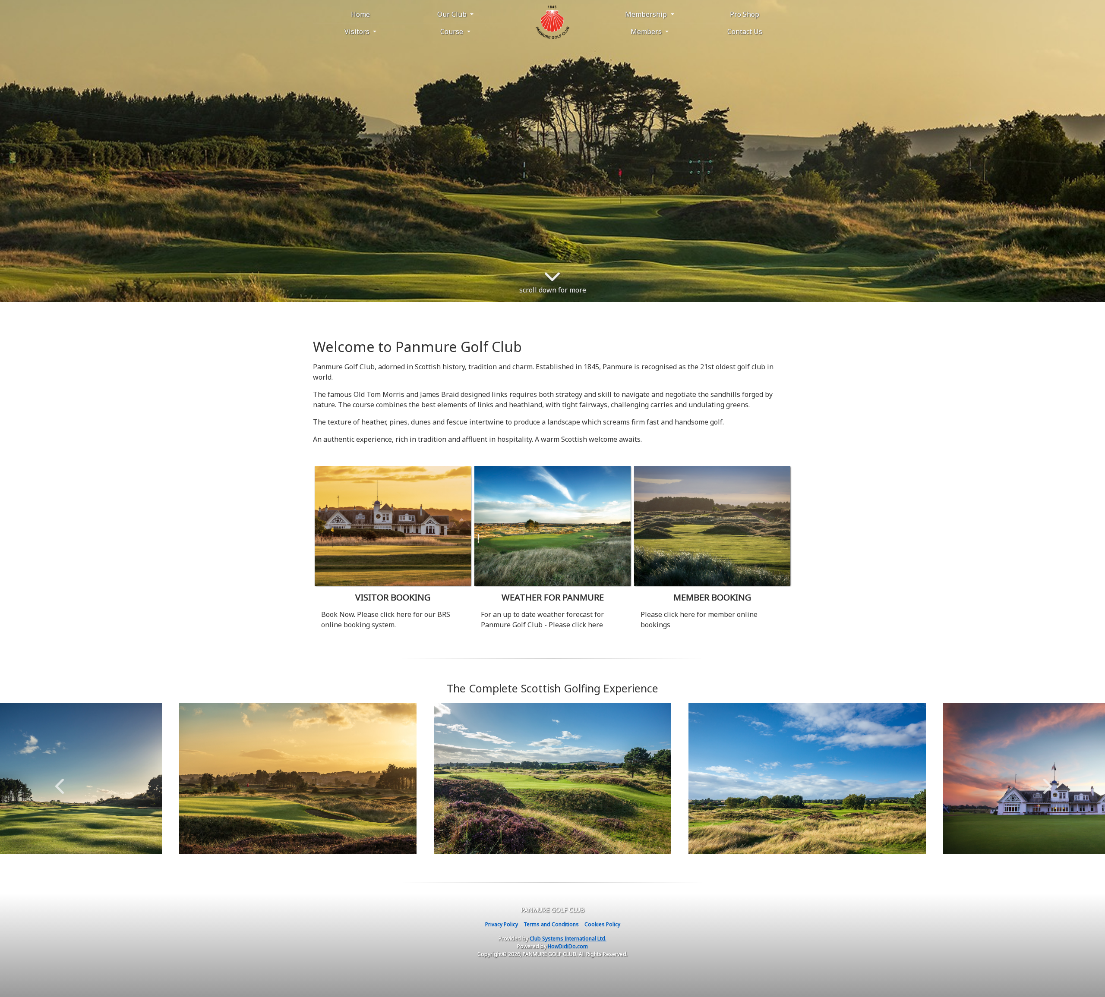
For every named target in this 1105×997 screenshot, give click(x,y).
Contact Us (744, 31)
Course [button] (452, 31)
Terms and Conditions (551, 924)
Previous (59, 781)
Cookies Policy (602, 924)
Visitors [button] (357, 31)
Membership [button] (647, 14)
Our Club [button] (452, 14)
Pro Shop (744, 14)
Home (360, 14)
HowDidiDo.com (568, 946)
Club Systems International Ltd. (568, 938)
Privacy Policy (501, 924)
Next (1045, 781)
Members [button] (647, 31)
